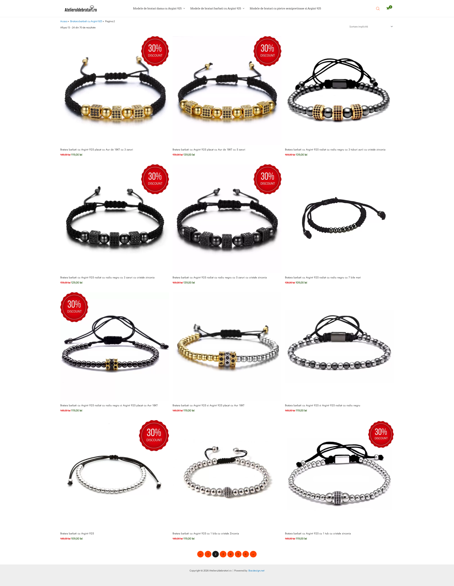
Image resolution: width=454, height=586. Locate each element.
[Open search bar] (378, 8)
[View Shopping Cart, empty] (387, 8)
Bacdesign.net (256, 570)
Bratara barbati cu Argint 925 (86, 21)
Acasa (63, 21)
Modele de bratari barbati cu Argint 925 (215, 8)
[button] (183, 8)
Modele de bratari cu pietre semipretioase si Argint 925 (285, 8)
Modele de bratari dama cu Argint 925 (157, 8)
